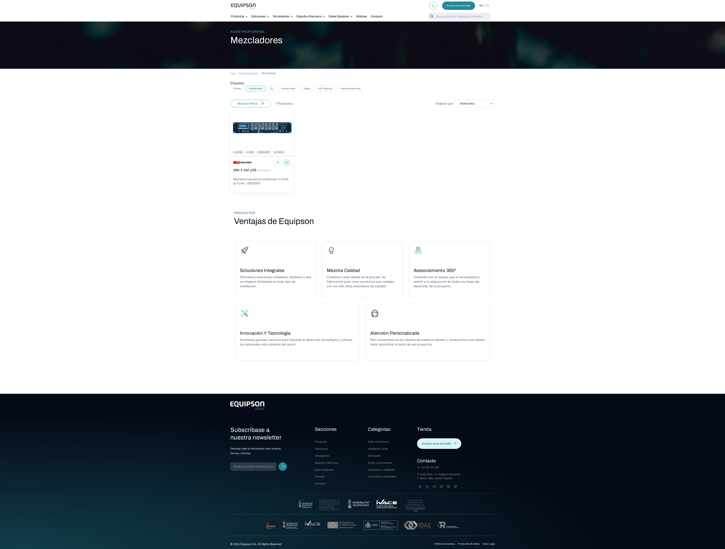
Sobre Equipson (339, 16)
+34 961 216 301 (429, 467)
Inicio (233, 73)
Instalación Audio (378, 448)
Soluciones (258, 16)
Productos (237, 16)
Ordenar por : (445, 103)
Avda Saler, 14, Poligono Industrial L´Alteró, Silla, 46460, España (438, 476)
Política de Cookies (444, 543)
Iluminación (374, 455)
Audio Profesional (247, 31)
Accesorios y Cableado (381, 469)
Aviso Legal (489, 543)
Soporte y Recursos (309, 16)
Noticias (361, 16)
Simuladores (281, 16)
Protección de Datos (469, 543)
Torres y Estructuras (380, 462)
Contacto (377, 16)
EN (487, 5)
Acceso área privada (459, 5)
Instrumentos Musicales (382, 476)
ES (481, 5)
